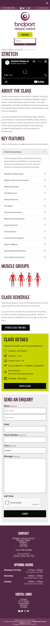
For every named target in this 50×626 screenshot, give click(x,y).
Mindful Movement (11, 186)
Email (6, 424)
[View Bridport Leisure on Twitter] (23, 8)
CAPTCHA (8, 496)
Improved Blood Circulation (15, 251)
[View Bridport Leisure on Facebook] (26, 8)
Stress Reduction (11, 199)
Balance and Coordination (14, 218)
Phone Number (15, 435)
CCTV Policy (23, 601)
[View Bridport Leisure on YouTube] (21, 8)
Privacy (23, 599)
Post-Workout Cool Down (14, 257)
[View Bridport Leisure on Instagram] (29, 8)
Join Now (25, 34)
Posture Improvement (13, 212)
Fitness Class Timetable (15, 327)
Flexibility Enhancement (13, 174)
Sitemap (23, 605)
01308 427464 (10, 8)
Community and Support (14, 238)
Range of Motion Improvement (16, 180)
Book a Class (25, 385)
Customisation (10, 231)
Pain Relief (8, 206)
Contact (23, 607)
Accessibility (23, 603)
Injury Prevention (11, 225)
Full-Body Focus (10, 193)
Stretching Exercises (12, 152)
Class (10, 446)
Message (12, 456)
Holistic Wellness (11, 244)
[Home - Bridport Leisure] (25, 21)
